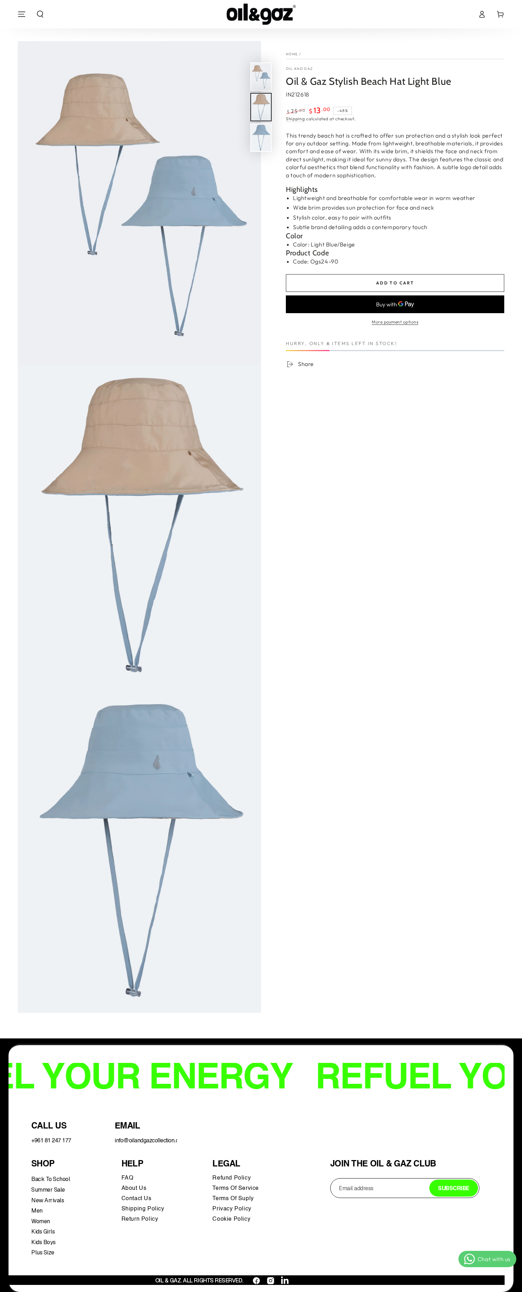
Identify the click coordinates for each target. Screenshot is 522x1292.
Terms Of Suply (233, 1199)
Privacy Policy (231, 1209)
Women (40, 1221)
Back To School (50, 1179)
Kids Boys (43, 1242)
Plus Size (42, 1252)
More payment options (395, 322)
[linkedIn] (285, 1280)
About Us (134, 1188)
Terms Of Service (235, 1188)
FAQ (128, 1178)
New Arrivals (47, 1200)
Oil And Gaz (299, 68)
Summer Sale (48, 1189)
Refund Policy (233, 1178)
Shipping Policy (143, 1209)
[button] (40, 14)
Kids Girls (43, 1231)
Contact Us (137, 1199)
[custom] (256, 1280)
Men (37, 1210)
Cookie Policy (231, 1219)
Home (292, 54)
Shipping (295, 118)
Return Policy (139, 1219)
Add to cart (395, 282)
